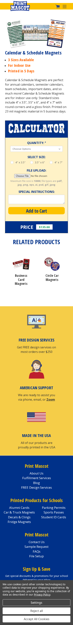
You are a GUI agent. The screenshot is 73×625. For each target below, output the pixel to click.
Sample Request (36, 546)
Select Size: (36, 157)
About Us (36, 473)
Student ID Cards (53, 517)
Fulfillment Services (36, 478)
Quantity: (36, 143)
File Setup (36, 556)
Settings (36, 603)
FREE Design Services (36, 487)
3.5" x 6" (40, 162)
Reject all (36, 611)
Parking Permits (54, 507)
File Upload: (36, 170)
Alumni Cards (19, 507)
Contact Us (37, 542)
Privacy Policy (42, 594)
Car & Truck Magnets (19, 512)
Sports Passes (54, 512)
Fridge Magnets (19, 522)
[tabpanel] (21, 272)
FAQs (36, 551)
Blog (36, 483)
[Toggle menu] (66, 6)
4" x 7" (58, 162)
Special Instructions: (37, 192)
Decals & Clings (19, 517)
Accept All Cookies (36, 619)
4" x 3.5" (20, 162)
